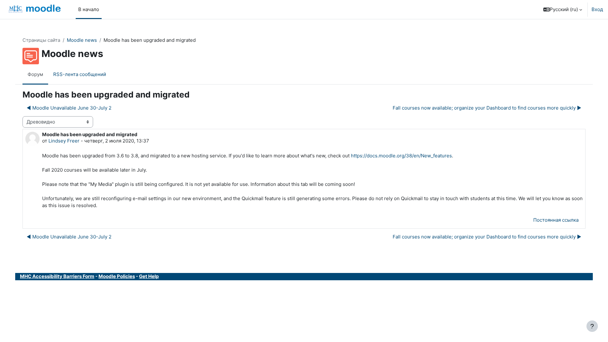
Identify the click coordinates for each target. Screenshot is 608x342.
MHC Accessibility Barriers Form (57, 276)
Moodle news (82, 40)
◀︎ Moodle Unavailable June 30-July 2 (69, 108)
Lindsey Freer (63, 141)
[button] (562, 9)
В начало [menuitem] (88, 9)
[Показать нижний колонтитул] (592, 326)
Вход (597, 9)
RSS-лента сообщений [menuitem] (79, 74)
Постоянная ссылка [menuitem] (556, 220)
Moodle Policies (116, 276)
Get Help (149, 276)
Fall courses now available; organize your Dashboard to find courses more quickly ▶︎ (487, 108)
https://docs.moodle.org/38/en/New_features (401, 156)
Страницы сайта (41, 40)
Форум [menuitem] (35, 74)
